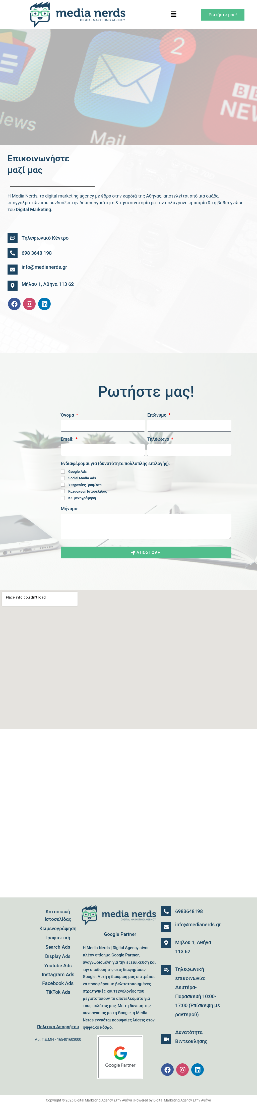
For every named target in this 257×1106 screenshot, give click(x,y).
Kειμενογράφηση (58, 928)
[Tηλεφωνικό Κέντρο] (13, 238)
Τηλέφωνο (158, 439)
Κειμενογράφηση (82, 498)
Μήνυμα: (70, 508)
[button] (173, 14)
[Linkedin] (44, 304)
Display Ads (58, 956)
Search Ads (57, 947)
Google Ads (77, 472)
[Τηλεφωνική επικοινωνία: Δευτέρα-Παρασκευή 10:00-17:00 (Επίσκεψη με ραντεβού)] (166, 970)
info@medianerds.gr (44, 267)
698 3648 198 (37, 253)
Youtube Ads (58, 965)
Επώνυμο (157, 415)
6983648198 (189, 911)
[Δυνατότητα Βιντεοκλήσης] (166, 1039)
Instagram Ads (58, 974)
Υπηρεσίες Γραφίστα (85, 485)
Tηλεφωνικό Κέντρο (45, 238)
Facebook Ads (58, 983)
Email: (68, 439)
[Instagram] (29, 304)
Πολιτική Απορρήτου (58, 1026)
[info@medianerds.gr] (13, 270)
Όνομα (68, 415)
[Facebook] (14, 304)
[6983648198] (166, 911)
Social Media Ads (82, 478)
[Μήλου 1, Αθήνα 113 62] (13, 286)
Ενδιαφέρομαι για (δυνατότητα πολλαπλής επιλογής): (115, 463)
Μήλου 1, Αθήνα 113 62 (48, 284)
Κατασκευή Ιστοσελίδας (87, 491)
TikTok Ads (58, 992)
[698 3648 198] (13, 253)
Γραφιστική (57, 938)
